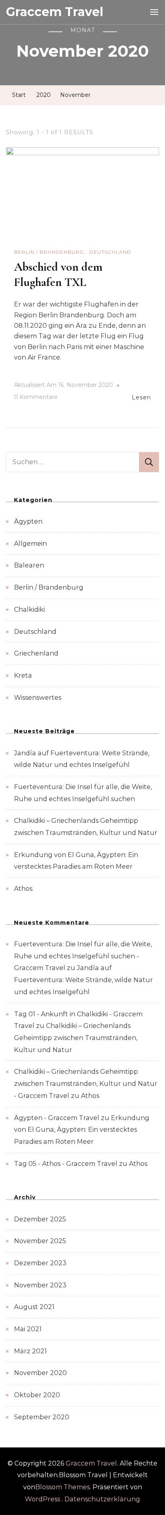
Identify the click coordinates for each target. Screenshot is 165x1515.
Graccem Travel (54, 11)
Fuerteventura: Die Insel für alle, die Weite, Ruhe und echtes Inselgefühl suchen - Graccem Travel (83, 956)
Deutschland (110, 252)
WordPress (42, 1499)
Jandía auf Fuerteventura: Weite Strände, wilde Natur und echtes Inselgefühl (83, 979)
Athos (23, 888)
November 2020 (40, 1373)
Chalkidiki (29, 609)
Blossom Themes (62, 1487)
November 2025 (40, 1241)
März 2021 (30, 1351)
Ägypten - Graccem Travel (56, 1118)
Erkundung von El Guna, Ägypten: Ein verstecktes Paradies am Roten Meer (81, 1129)
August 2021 (34, 1307)
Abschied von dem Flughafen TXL (58, 274)
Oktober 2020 (37, 1395)
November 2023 (40, 1285)
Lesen (141, 397)
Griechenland (36, 653)
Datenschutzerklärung (102, 1499)
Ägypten (28, 521)
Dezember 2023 (40, 1263)
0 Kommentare (36, 398)
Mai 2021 (28, 1329)
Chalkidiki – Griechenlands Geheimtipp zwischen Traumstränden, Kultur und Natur (75, 1037)
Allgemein (30, 543)
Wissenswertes (37, 697)
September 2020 (41, 1417)
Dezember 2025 (40, 1219)
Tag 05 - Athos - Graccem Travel (65, 1164)
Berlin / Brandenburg (49, 252)
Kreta (23, 675)
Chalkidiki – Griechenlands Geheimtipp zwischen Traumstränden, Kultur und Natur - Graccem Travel (85, 1083)
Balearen (29, 565)
